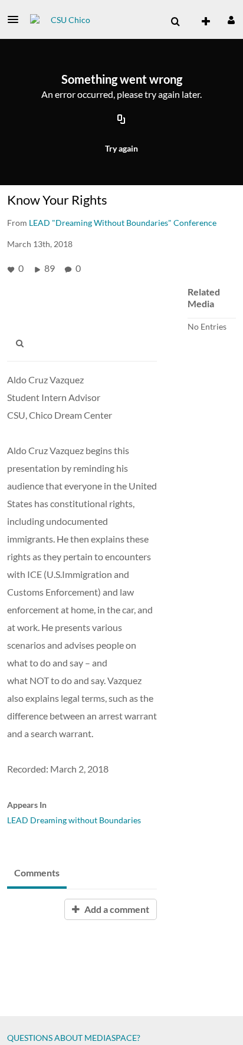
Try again (121, 148)
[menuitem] (175, 21)
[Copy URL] (121, 119)
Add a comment (116, 909)
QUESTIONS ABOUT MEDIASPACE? (73, 1038)
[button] (16, 19)
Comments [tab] (37, 872)
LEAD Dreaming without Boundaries (74, 820)
